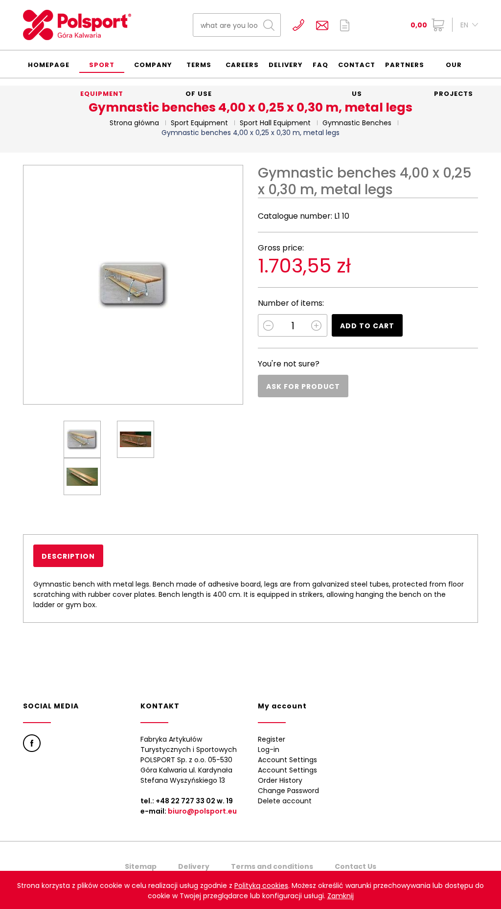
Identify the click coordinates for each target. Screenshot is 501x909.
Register (271, 739)
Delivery (286, 64)
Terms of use (198, 69)
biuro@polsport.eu (202, 811)
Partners (404, 64)
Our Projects (453, 69)
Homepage (48, 64)
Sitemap (141, 866)
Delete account (285, 801)
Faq (320, 64)
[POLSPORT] (77, 25)
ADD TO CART (367, 326)
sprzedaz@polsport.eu (322, 25)
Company (153, 64)
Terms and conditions (272, 866)
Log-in (268, 749)
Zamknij (340, 896)
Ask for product (303, 386)
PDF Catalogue (344, 25)
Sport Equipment (101, 69)
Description (68, 556)
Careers (242, 64)
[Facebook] (32, 743)
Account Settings (287, 760)
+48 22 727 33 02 (298, 25)
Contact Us (356, 69)
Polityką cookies (261, 885)
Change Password (288, 790)
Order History (280, 780)
